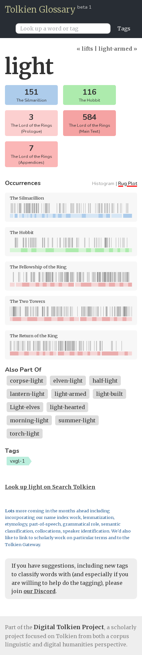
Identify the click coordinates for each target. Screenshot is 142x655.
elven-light (68, 380)
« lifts (85, 48)
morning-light (29, 420)
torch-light (24, 433)
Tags (123, 28)
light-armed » (117, 48)
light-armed (70, 394)
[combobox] (66, 28)
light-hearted (67, 407)
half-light (105, 380)
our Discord (39, 591)
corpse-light (26, 380)
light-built (109, 394)
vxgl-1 (17, 461)
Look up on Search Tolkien (50, 487)
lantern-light (27, 394)
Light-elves (25, 407)
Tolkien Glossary (40, 9)
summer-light (76, 420)
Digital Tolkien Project (69, 627)
